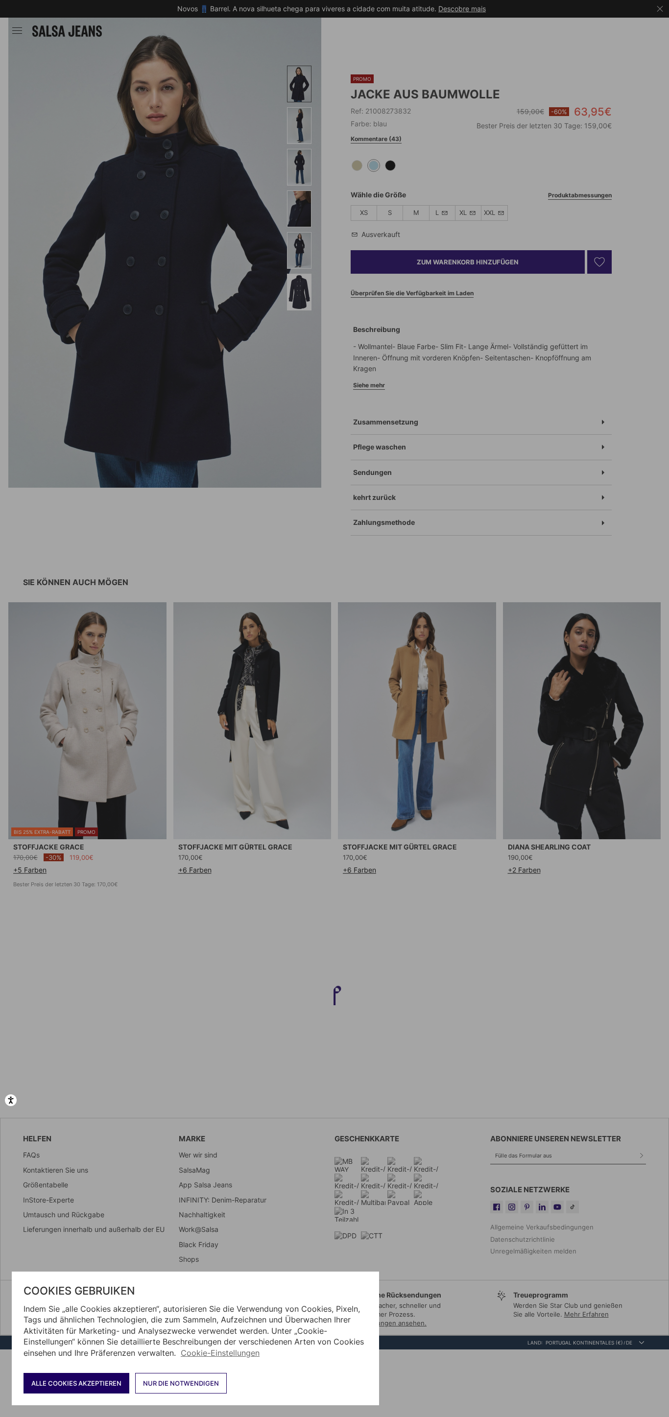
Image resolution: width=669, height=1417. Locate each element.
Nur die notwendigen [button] (181, 1383)
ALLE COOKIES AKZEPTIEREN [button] (76, 1383)
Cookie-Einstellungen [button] (220, 1353)
